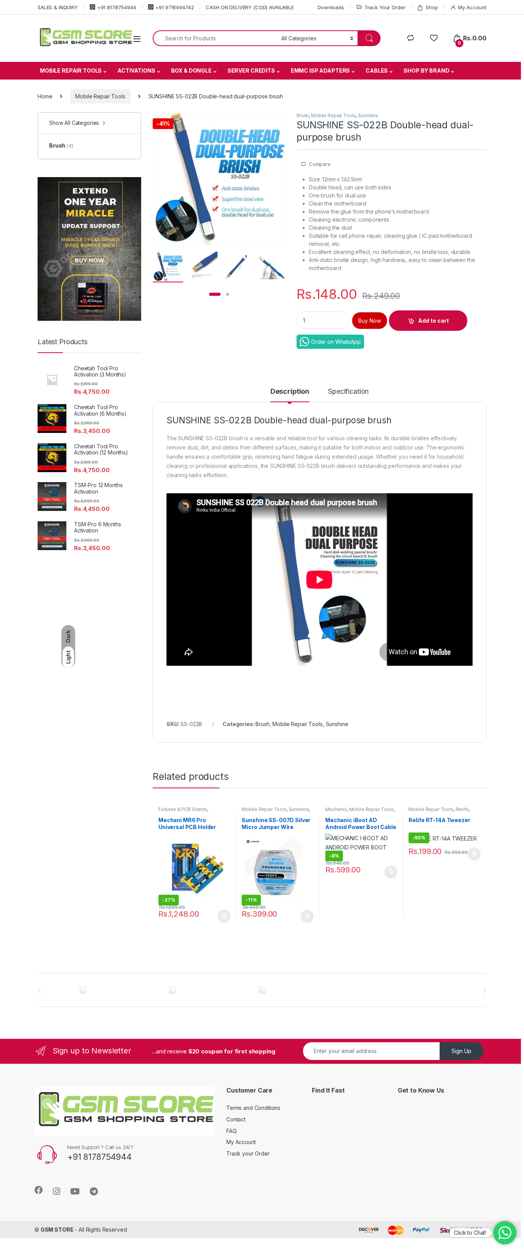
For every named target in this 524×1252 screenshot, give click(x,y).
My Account (472, 7)
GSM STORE (57, 1229)
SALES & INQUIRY (58, 7)
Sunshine (368, 115)
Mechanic (336, 809)
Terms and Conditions (253, 1107)
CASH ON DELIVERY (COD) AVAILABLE (250, 7)
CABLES (377, 70)
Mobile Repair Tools (100, 96)
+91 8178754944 (116, 7)
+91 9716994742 (174, 7)
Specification (348, 391)
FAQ (231, 1131)
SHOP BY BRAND (426, 70)
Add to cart (433, 320)
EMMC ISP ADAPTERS (320, 70)
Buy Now (369, 320)
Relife (462, 809)
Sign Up (461, 1051)
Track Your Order (384, 7)
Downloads (331, 7)
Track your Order (248, 1153)
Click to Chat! (470, 1232)
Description (289, 391)
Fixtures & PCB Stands (182, 809)
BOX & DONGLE (191, 70)
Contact (236, 1119)
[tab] (289, 395)
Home (45, 96)
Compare (320, 164)
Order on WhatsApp (336, 341)
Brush (303, 115)
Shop (432, 7)
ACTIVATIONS (136, 70)
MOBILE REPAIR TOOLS (71, 70)
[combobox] (215, 38)
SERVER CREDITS (251, 70)
